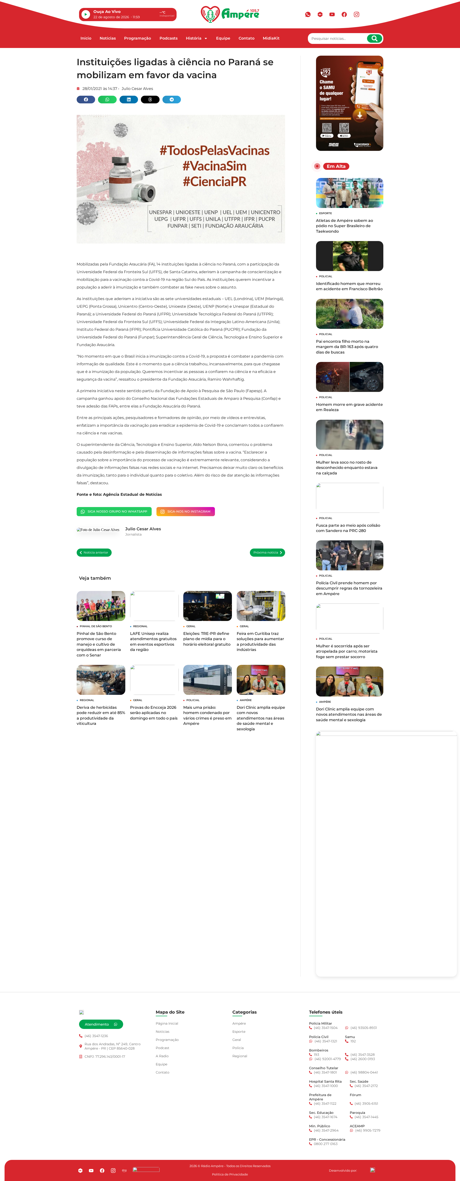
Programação (137, 38)
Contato (246, 38)
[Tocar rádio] (85, 14)
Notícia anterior (96, 552)
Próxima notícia (265, 552)
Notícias (108, 38)
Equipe (223, 38)
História (193, 38)
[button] (86, 99)
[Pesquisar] (374, 38)
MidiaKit (271, 38)
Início (85, 38)
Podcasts (169, 38)
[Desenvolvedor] (372, 1170)
